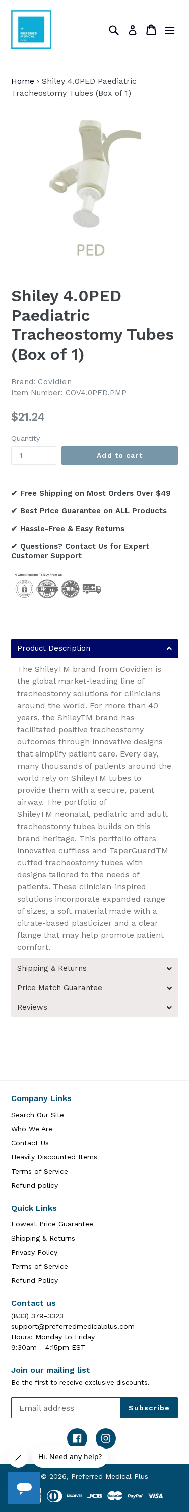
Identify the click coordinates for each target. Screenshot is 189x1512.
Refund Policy (34, 1280)
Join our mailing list (50, 1370)
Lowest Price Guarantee (52, 1224)
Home (22, 81)
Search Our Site (37, 1115)
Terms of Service (39, 1171)
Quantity (25, 438)
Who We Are (31, 1129)
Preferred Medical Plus (109, 1476)
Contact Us (30, 1143)
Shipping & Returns (43, 1238)
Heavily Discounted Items (54, 1157)
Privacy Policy (34, 1252)
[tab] (94, 648)
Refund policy (34, 1185)
